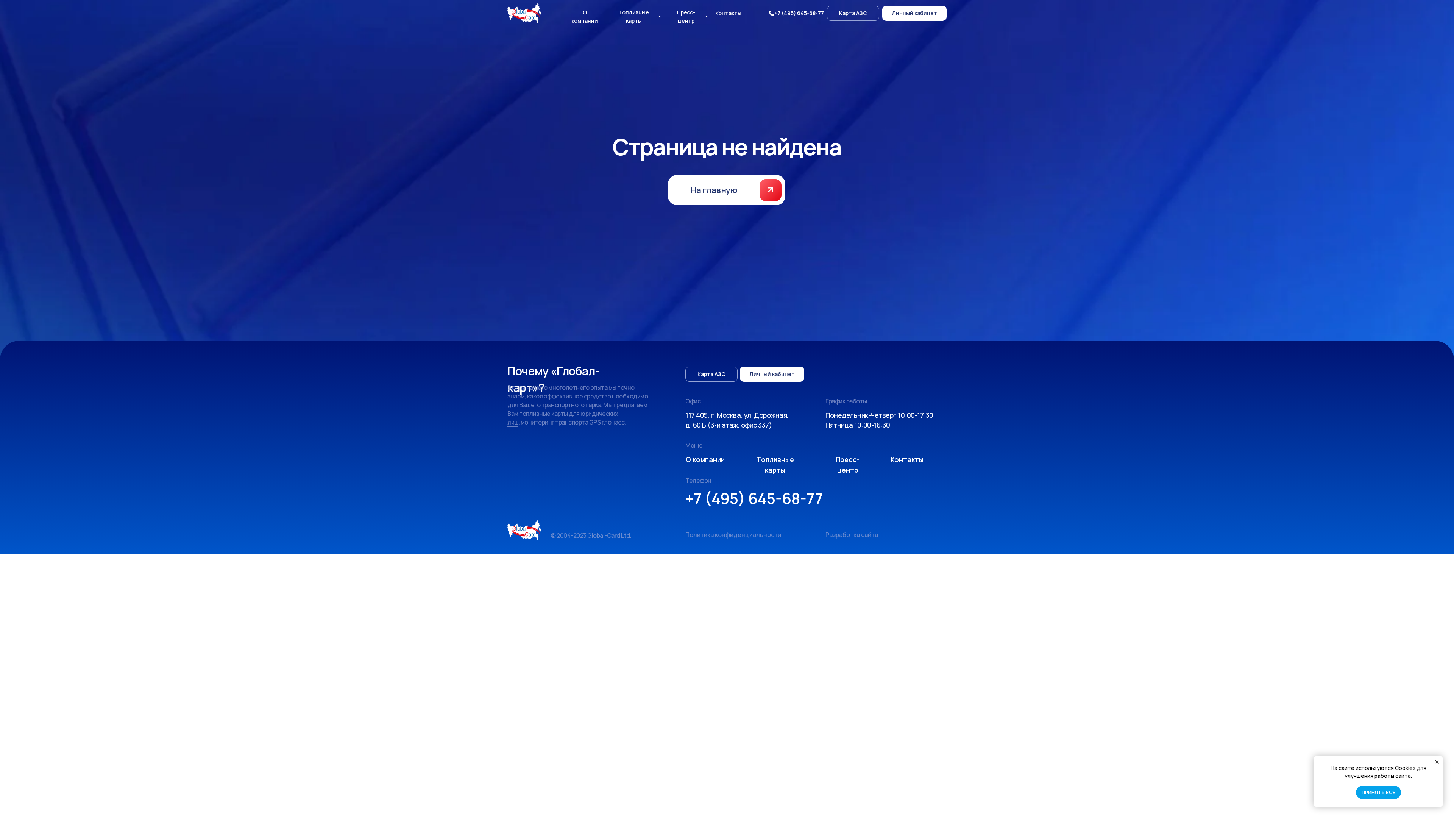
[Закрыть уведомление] (1437, 762)
